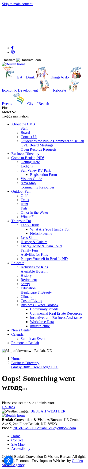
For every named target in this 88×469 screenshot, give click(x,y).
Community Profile (44, 309)
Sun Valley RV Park (36, 170)
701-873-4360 (24, 428)
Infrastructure (40, 326)
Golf (24, 196)
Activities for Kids (34, 254)
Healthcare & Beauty (36, 292)
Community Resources (37, 187)
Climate (26, 296)
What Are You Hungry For (50, 229)
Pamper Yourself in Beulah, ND (44, 259)
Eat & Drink (30, 225)
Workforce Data (42, 322)
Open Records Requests (38, 149)
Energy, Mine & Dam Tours (41, 246)
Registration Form (43, 175)
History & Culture (34, 242)
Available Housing (34, 271)
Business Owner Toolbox (39, 305)
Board (25, 133)
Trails (25, 200)
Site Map (18, 444)
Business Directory (25, 154)
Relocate (17, 263)
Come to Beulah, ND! (27, 158)
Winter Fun (29, 217)
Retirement (29, 280)
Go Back (8, 407)
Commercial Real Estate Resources (56, 313)
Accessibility (20, 449)
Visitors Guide (31, 179)
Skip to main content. (17, 4)
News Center (21, 330)
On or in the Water (34, 212)
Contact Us (29, 137)
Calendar (18, 334)
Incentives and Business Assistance (56, 318)
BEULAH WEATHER (48, 411)
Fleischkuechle (41, 233)
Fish (24, 208)
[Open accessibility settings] (8, 460)
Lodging (27, 166)
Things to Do (21, 221)
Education (28, 288)
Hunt (24, 204)
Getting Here (30, 162)
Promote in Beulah (25, 343)
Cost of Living (31, 301)
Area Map (28, 183)
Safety (25, 284)
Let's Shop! (29, 238)
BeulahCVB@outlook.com (55, 428)
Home (15, 436)
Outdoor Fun (21, 191)
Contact (17, 440)
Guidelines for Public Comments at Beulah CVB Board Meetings (52, 143)
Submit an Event (33, 339)
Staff (24, 128)
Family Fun (29, 250)
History (26, 275)
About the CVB (23, 124)
